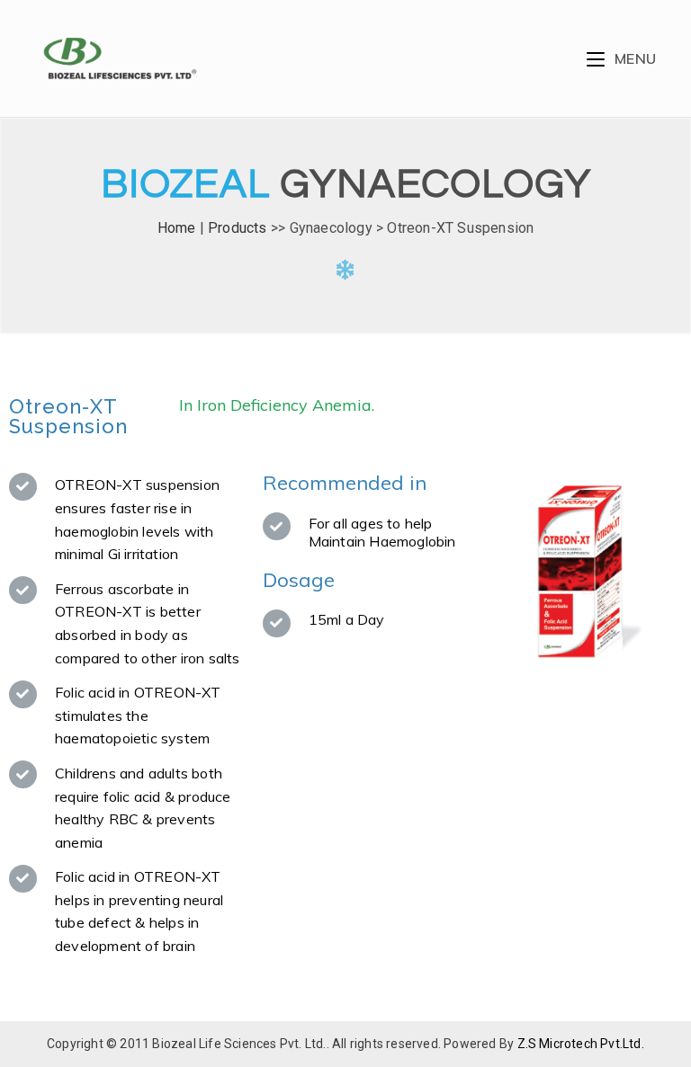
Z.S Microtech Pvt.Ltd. (580, 1043)
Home (176, 227)
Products (237, 227)
